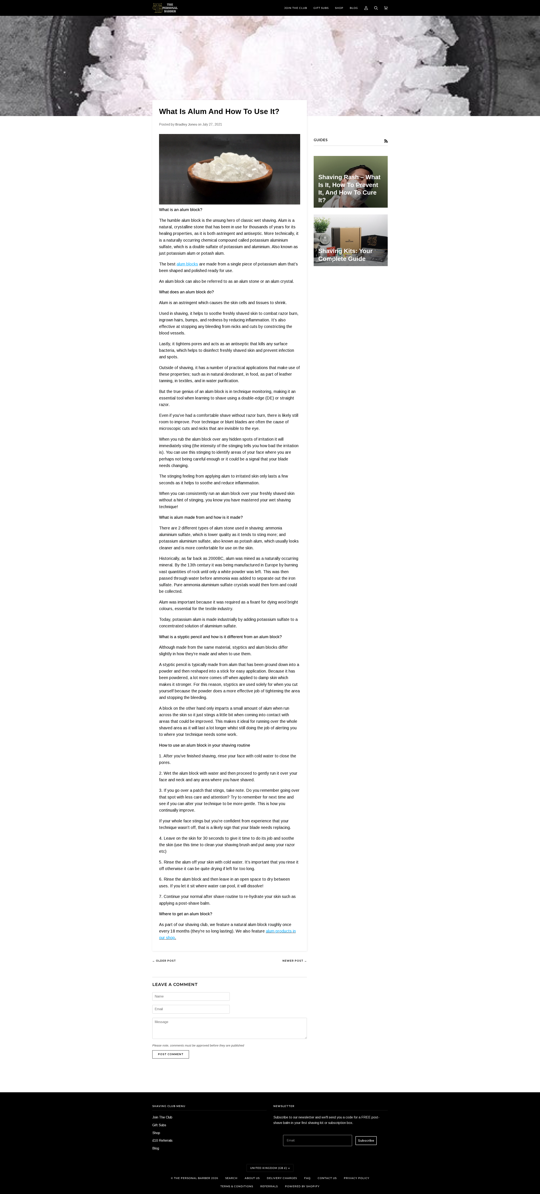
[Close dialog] (533, 6)
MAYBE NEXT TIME (270, 626)
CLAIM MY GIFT (270, 615)
